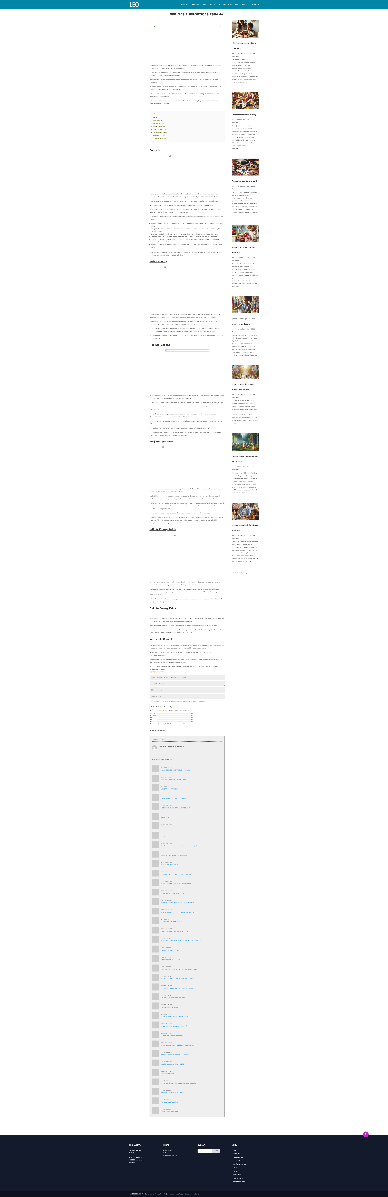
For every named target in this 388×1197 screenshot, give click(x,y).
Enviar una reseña (160, 706)
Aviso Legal (167, 1150)
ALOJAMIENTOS (209, 5)
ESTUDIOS (196, 5)
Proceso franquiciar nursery (244, 115)
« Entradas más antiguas (240, 573)
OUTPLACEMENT (239, 1182)
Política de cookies (170, 1156)
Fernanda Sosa (240, 53)
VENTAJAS (185, 5)
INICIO (235, 1150)
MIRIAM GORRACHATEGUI (171, 746)
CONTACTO (254, 5)
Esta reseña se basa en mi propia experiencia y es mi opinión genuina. (179, 701)
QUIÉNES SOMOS (225, 5)
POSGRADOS (238, 1157)
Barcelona (235, 56)
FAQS (237, 5)
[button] (366, 1134)
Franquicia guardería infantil (244, 181)
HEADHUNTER (238, 1178)
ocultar (163, 114)
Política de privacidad (171, 1153)
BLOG (244, 5)
